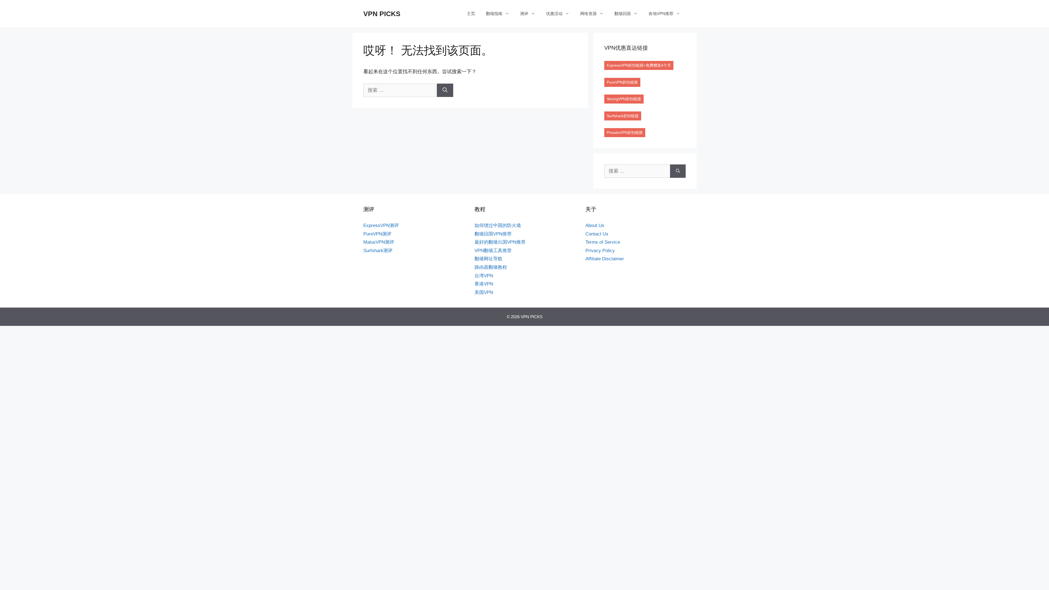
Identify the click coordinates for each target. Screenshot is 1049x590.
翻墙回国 (622, 13)
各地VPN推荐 (661, 13)
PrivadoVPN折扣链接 (625, 132)
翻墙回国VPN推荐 (493, 234)
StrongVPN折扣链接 (624, 99)
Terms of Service (602, 242)
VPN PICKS (381, 13)
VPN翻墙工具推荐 (493, 250)
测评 (524, 13)
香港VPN (484, 284)
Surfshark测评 (378, 250)
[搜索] (445, 90)
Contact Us (596, 234)
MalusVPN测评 (378, 242)
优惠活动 (554, 13)
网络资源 (588, 13)
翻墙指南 (494, 13)
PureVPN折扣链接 (622, 82)
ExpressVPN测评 (381, 225)
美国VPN (484, 292)
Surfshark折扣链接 (623, 116)
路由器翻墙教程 (491, 267)
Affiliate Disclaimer (604, 258)
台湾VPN (484, 275)
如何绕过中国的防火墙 (498, 225)
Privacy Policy (600, 250)
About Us (594, 225)
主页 (471, 13)
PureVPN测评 (377, 234)
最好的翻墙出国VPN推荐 (500, 242)
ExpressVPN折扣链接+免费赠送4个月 (639, 65)
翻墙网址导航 (488, 258)
